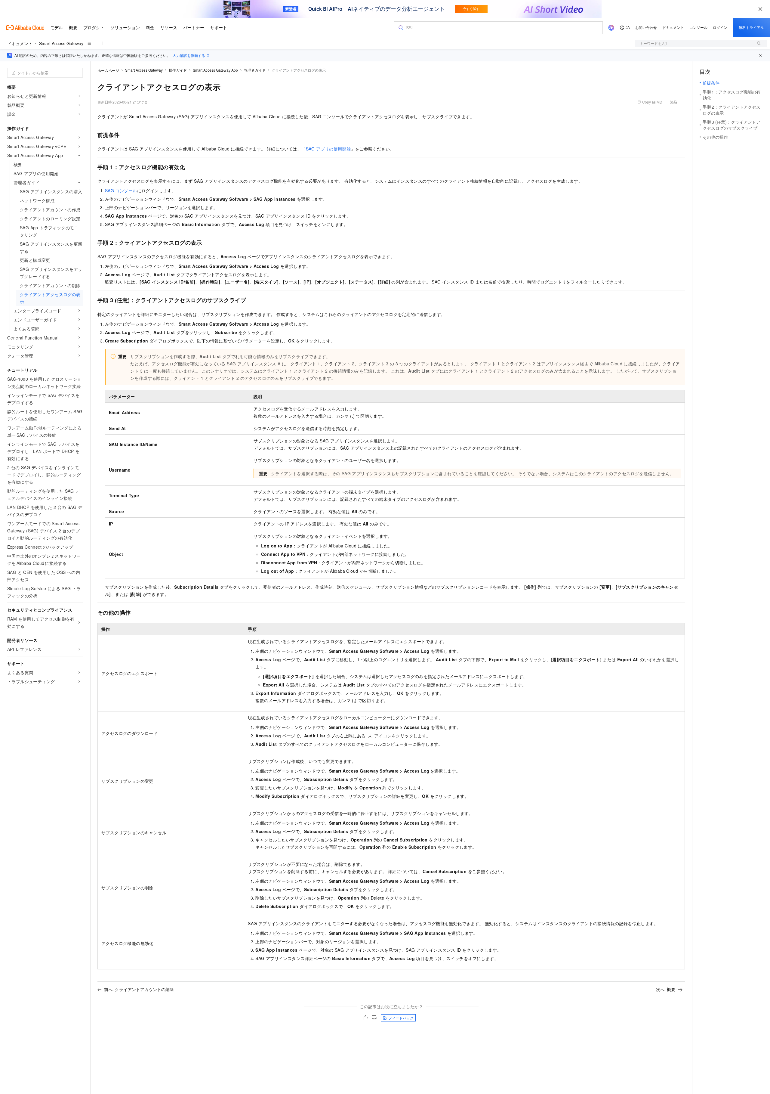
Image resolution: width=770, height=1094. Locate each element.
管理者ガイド (255, 70)
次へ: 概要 (665, 989)
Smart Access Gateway (61, 43)
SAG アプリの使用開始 (328, 149)
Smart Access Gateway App (215, 70)
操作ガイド (178, 70)
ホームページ (108, 70)
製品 (673, 101)
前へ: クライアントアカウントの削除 (139, 989)
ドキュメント (19, 43)
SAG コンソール (121, 190)
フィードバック (401, 1017)
